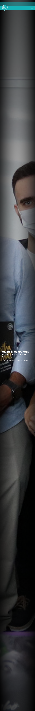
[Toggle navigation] (16, 3)
